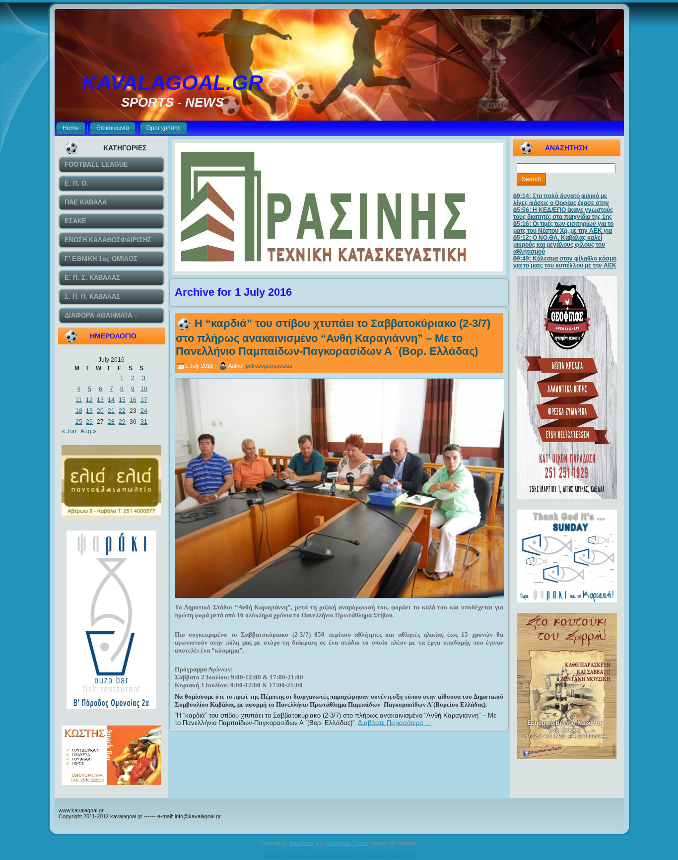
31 (143, 421)
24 (143, 410)
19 (89, 410)
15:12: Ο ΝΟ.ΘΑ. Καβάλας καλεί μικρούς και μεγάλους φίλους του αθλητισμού (559, 244)
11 (78, 400)
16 (133, 400)
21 (111, 410)
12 (89, 400)
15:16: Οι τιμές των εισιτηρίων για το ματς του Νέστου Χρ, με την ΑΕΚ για (563, 227)
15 (122, 400)
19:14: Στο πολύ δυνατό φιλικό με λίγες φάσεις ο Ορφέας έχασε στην (561, 199)
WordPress (301, 843)
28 (111, 421)
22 (122, 410)
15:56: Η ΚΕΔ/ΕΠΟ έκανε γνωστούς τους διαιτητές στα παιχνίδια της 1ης (563, 213)
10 (143, 389)
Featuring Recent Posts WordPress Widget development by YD (339, 854)
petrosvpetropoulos (269, 365)
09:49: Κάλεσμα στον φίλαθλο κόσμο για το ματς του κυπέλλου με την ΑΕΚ (564, 262)
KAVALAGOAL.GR (172, 82)
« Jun (69, 431)
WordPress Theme (347, 843)
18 (78, 410)
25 (78, 421)
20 (100, 410)
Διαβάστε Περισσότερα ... (394, 723)
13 (100, 400)
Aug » (88, 431)
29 (122, 421)
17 (143, 400)
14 (111, 400)
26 (89, 421)
